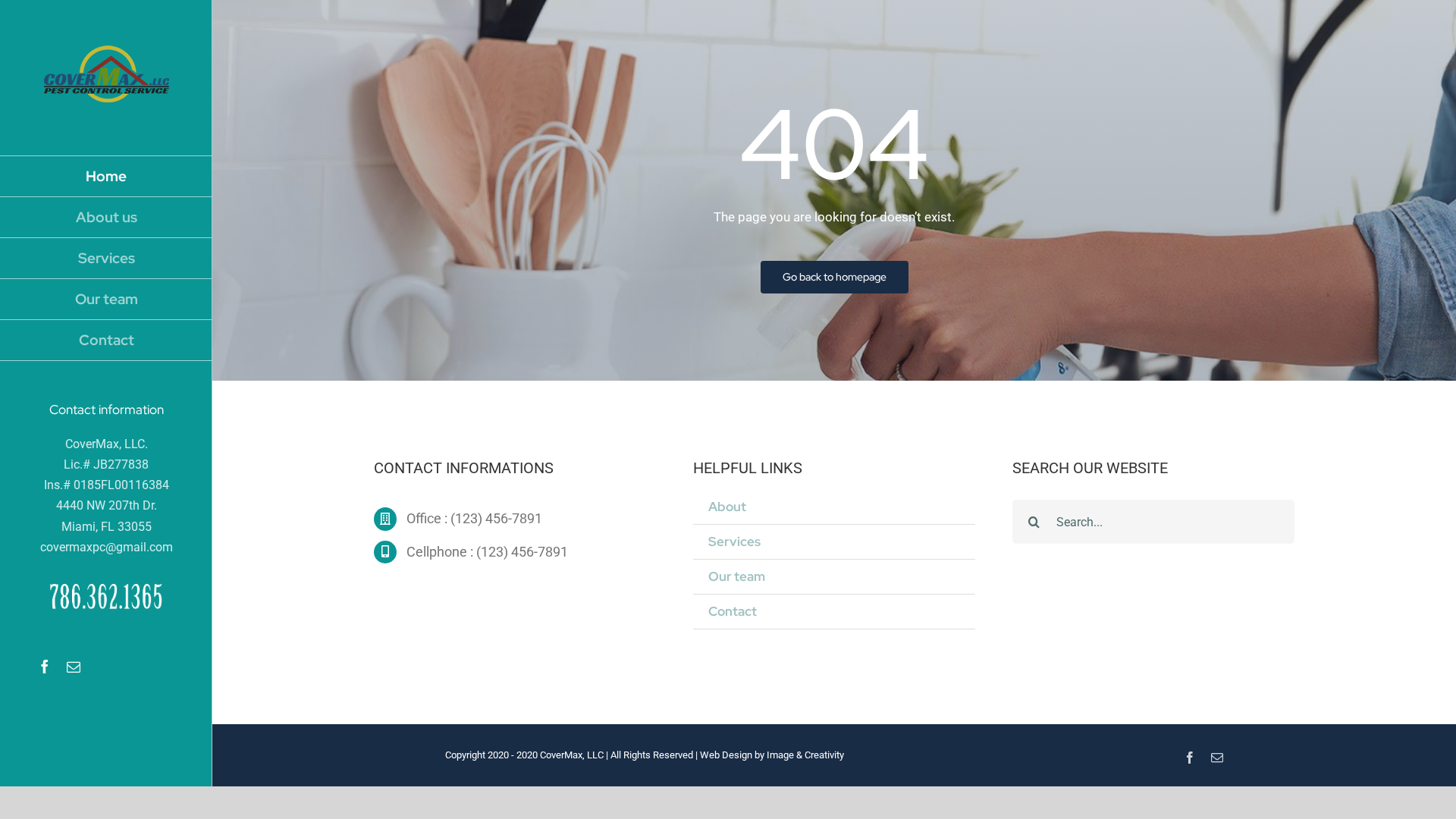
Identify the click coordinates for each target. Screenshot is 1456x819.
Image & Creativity (805, 755)
